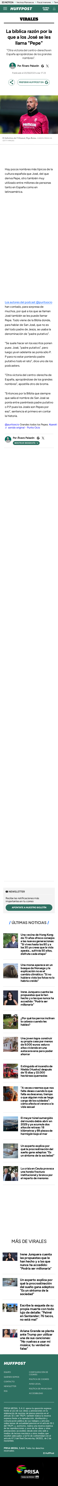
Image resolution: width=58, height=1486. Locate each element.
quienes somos (11, 1377)
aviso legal (35, 1384)
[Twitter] (47, 66)
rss (5, 1391)
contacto (9, 1381)
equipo (7, 1372)
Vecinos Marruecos (25, 2)
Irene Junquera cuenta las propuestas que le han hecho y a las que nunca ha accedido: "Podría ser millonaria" (37, 998)
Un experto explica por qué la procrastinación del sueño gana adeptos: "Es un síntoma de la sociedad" (37, 1150)
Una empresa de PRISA (29, 1469)
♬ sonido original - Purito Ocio (22, 427)
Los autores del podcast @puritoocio (28, 302)
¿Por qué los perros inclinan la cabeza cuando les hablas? (38, 1021)
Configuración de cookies (38, 1373)
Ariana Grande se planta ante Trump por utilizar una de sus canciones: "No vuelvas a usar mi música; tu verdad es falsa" (37, 1339)
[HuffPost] (15, 1362)
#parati (53, 424)
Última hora (46, 9)
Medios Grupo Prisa (29, 1477)
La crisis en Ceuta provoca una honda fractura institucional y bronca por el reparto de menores (37, 1173)
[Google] (42, 66)
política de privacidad (40, 1389)
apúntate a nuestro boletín (29, 907)
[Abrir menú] (5, 9)
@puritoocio (12, 424)
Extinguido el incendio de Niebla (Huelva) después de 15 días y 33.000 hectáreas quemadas (37, 1070)
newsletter (10, 1386)
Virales (29, 19)
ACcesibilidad (36, 1393)
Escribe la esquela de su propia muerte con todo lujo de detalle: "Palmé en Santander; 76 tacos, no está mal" (37, 1312)
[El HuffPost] (21, 9)
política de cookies (39, 1379)
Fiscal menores (44, 2)
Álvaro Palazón (30, 65)
